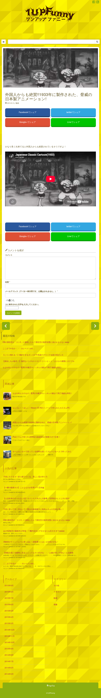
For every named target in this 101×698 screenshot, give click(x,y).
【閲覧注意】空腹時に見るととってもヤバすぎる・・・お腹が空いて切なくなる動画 (38, 552)
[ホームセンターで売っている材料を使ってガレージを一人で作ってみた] (7, 454)
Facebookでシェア (27, 112)
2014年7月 (9, 661)
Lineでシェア (73, 122)
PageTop (51, 685)
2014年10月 (10, 642)
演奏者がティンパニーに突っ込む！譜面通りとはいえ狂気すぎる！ (31, 541)
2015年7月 (9, 598)
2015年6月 (9, 604)
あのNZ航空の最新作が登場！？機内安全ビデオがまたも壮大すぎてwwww (33, 531)
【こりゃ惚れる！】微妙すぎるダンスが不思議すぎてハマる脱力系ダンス (33, 354)
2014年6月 (9, 667)
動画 (55, 598)
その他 (56, 585)
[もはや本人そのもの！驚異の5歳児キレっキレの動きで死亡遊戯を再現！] (7, 396)
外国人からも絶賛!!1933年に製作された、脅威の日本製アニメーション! (42, 422)
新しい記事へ (95, 326)
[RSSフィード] (98, 2)
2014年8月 (9, 655)
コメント (8, 255)
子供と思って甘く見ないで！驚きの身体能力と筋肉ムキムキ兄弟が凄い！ (33, 509)
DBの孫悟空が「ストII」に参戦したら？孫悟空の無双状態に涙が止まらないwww (36, 342)
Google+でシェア (27, 122)
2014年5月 (9, 674)
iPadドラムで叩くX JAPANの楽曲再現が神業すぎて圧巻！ (36, 437)
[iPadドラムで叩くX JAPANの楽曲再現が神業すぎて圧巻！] (7, 440)
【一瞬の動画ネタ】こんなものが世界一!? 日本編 (23, 487)
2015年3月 (9, 623)
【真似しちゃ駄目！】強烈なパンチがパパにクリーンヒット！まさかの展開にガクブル (38, 361)
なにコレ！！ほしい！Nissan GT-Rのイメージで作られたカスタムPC (41, 407)
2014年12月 (10, 629)
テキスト (57, 591)
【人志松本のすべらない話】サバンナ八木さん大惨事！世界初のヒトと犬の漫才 (36, 498)
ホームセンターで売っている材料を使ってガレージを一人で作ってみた (41, 451)
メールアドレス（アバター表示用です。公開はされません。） (31, 291)
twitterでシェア (73, 112)
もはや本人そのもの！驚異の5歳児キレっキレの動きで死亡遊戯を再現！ (33, 367)
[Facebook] (94, 2)
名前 (7, 282)
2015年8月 (9, 591)
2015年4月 (9, 617)
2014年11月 (10, 636)
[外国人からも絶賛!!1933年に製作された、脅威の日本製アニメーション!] (7, 425)
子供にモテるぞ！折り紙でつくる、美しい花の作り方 (25, 476)
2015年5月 (9, 610)
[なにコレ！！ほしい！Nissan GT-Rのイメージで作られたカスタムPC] (7, 411)
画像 (55, 604)
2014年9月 (9, 648)
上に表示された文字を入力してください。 (22, 304)
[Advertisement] (50, 30)
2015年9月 (9, 585)
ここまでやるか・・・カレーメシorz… (19, 348)
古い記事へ (6, 326)
